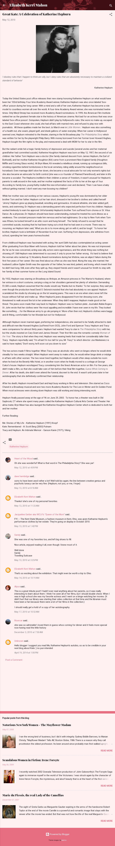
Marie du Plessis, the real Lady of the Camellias (33, 795)
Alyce (17, 586)
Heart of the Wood (23, 458)
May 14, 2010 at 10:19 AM (26, 578)
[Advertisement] (57, 685)
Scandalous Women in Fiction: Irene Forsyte (30, 760)
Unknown (18, 641)
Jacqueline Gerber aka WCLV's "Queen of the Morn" (39, 514)
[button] (111, 15)
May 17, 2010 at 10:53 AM (26, 611)
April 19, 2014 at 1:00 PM (26, 652)
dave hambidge (21, 476)
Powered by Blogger (59, 834)
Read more (107, 750)
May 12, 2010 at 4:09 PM (26, 467)
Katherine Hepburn (19, 446)
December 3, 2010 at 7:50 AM (28, 632)
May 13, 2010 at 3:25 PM (26, 560)
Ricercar (18, 620)
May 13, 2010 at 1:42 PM (26, 526)
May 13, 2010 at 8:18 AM (26, 488)
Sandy (17, 535)
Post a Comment (13, 660)
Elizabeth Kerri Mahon (28, 5)
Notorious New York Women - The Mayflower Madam (36, 725)
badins (64, 840)
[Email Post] (10, 440)
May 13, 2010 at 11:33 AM (26, 505)
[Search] (111, 6)
